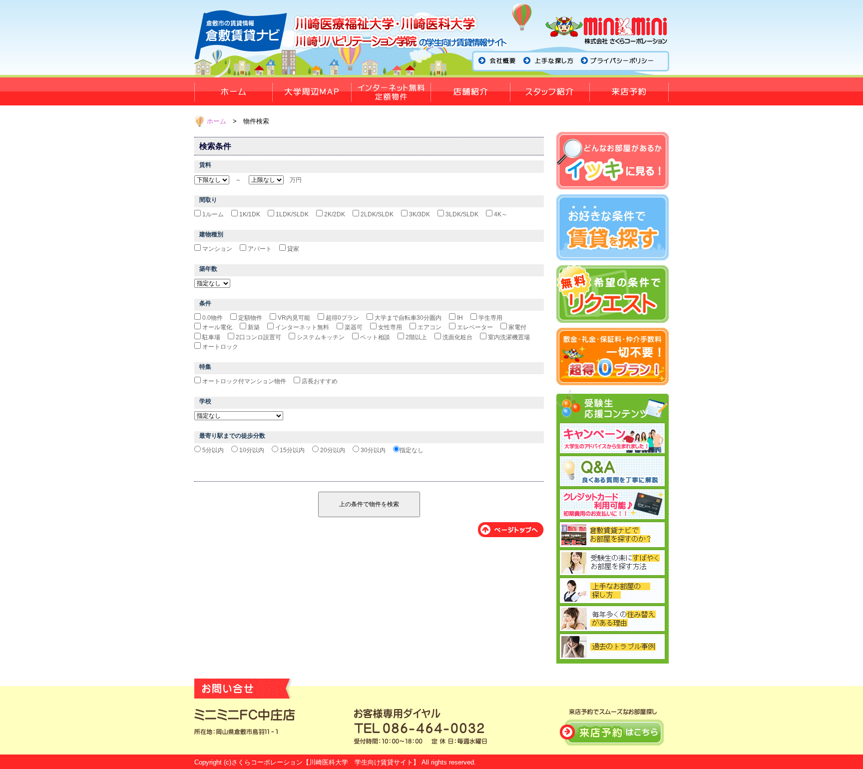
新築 (254, 327)
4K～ (500, 214)
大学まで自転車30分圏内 (408, 317)
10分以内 (251, 450)
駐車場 (211, 337)
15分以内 (292, 450)
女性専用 (390, 327)
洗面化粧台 (457, 337)
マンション (217, 248)
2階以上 (416, 337)
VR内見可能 (294, 317)
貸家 (293, 248)
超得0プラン (342, 317)
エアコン (429, 327)
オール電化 (217, 327)
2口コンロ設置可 (258, 337)
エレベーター (475, 327)
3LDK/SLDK (461, 214)
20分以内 (332, 450)
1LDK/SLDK (292, 214)
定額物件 (250, 317)
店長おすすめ (320, 381)
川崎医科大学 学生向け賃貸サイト (361, 762)
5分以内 (213, 450)
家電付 (517, 327)
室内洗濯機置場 (509, 337)
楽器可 (354, 327)
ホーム (216, 121)
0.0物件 (212, 317)
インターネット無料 (302, 327)
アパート (260, 248)
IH (460, 317)
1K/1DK (249, 214)
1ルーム (213, 214)
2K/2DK (334, 214)
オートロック (220, 346)
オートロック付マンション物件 (244, 381)
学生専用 (490, 317)
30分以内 (373, 450)
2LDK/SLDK (377, 214)
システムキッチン (321, 337)
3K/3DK (419, 214)
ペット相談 (375, 337)
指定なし (412, 450)
